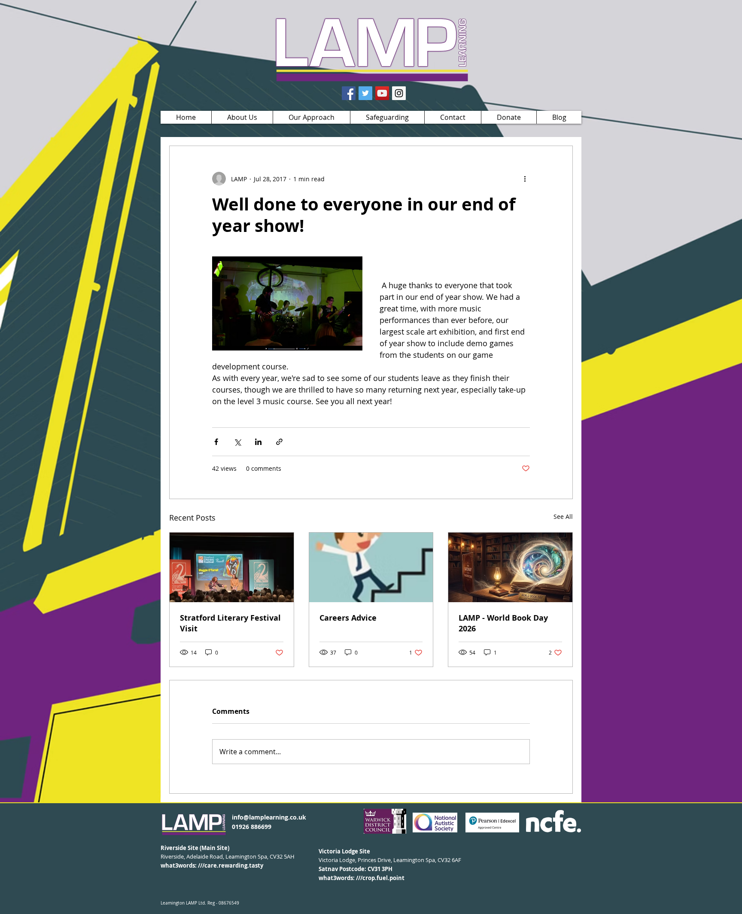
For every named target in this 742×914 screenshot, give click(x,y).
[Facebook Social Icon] (349, 93)
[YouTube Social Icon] (382, 93)
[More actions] (525, 179)
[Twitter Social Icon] (365, 93)
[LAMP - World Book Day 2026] (510, 567)
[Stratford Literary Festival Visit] (232, 567)
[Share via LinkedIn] (258, 442)
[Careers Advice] (371, 567)
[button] (242, 117)
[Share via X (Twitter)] (237, 442)
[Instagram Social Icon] (399, 93)
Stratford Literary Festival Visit (230, 623)
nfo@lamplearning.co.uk (270, 817)
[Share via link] (279, 442)
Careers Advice (348, 617)
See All (563, 516)
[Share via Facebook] (216, 442)
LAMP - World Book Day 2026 (503, 623)
